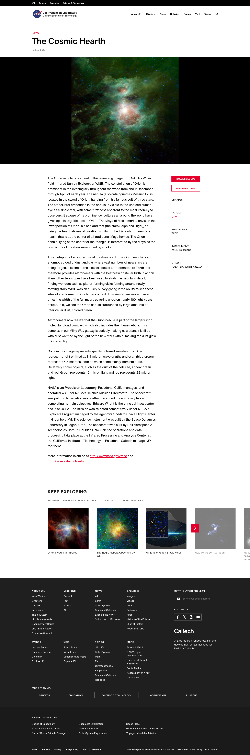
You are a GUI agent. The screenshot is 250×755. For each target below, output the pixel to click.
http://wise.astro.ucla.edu (66, 461)
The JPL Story (39, 614)
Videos (130, 601)
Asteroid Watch (135, 647)
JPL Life (99, 647)
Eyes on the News (105, 614)
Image (35, 32)
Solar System (102, 605)
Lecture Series (40, 647)
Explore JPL (38, 661)
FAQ (85, 749)
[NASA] (37, 14)
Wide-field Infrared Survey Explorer (72, 500)
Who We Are (38, 596)
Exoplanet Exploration (91, 724)
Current (68, 596)
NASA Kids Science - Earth (46, 728)
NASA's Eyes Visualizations (134, 653)
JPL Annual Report (42, 628)
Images (131, 596)
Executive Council (42, 633)
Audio (130, 605)
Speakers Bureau (41, 652)
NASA (34, 749)
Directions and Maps (75, 656)
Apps (129, 614)
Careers (36, 605)
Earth (98, 601)
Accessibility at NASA (138, 673)
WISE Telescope (133, 500)
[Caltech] (184, 631)
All (65, 610)
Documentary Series (43, 624)
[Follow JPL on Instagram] (191, 617)
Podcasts (132, 610)
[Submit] (178, 598)
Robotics (100, 680)
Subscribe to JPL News (107, 619)
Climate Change (104, 666)
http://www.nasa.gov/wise (108, 456)
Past (66, 601)
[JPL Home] (60, 14)
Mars (97, 656)
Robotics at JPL (135, 628)
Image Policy (72, 749)
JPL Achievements (42, 619)
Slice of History (135, 624)
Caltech (46, 749)
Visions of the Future (138, 619)
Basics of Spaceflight (43, 724)
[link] (125, 110)
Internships (38, 610)
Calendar (37, 656)
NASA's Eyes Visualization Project (144, 728)
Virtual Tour (70, 652)
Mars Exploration (88, 728)
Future (67, 605)
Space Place (133, 724)
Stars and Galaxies (105, 610)
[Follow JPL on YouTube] (198, 617)
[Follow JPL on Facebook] (177, 617)
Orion (174, 216)
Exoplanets (101, 670)
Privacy (57, 749)
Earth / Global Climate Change (49, 733)
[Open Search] (216, 14)
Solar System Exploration (93, 733)
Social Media (134, 668)
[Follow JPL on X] (184, 617)
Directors (37, 601)
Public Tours (70, 647)
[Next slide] (195, 528)
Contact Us (133, 677)
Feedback (96, 749)
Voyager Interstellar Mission (141, 733)
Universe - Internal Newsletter (137, 661)
